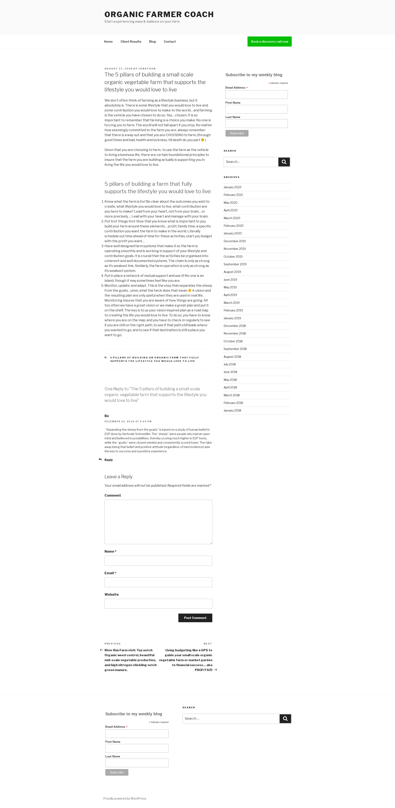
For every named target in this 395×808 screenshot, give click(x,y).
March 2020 (232, 218)
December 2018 (235, 325)
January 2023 (232, 187)
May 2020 (230, 202)
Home (108, 41)
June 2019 (230, 279)
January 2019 (232, 318)
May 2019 (230, 287)
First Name (232, 102)
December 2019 (235, 241)
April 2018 (230, 387)
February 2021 (233, 194)
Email (110, 573)
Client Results (131, 41)
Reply (109, 460)
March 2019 (232, 302)
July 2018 (230, 364)
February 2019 (233, 310)
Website (112, 594)
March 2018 (232, 395)
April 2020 (231, 210)
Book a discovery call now (269, 41)
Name (110, 551)
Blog (152, 41)
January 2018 (232, 410)
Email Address (236, 88)
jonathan (147, 68)
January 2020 (233, 233)
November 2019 (235, 248)
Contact (170, 41)
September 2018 (235, 349)
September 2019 (235, 264)
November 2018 (235, 333)
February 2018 (233, 403)
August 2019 (232, 272)
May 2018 (230, 379)
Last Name (232, 117)
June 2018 (230, 372)
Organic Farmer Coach (159, 14)
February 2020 (234, 225)
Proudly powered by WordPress (124, 798)
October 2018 (233, 341)
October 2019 (233, 256)
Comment (113, 495)
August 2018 (232, 356)
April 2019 (230, 295)
